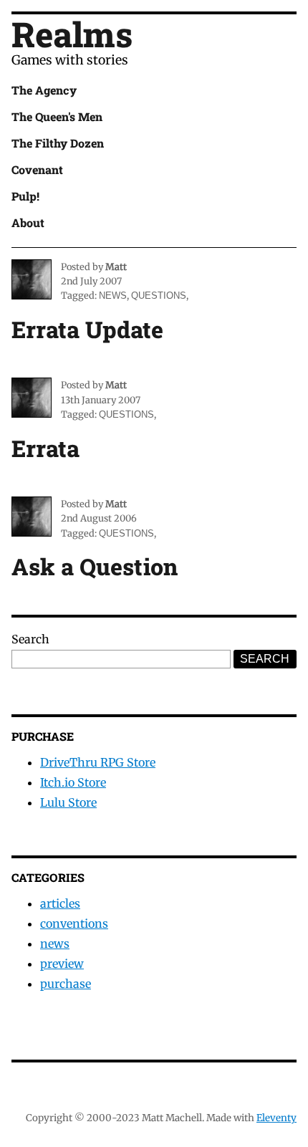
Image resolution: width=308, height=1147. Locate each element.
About (27, 222)
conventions (74, 923)
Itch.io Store (73, 782)
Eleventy (276, 1118)
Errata (45, 448)
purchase (65, 983)
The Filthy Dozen (57, 142)
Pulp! (25, 195)
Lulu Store (68, 802)
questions (158, 295)
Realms (72, 34)
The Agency (44, 89)
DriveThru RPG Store (97, 762)
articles (60, 903)
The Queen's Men (56, 116)
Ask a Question (94, 566)
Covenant (37, 169)
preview (62, 963)
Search (30, 639)
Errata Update (87, 329)
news (113, 295)
